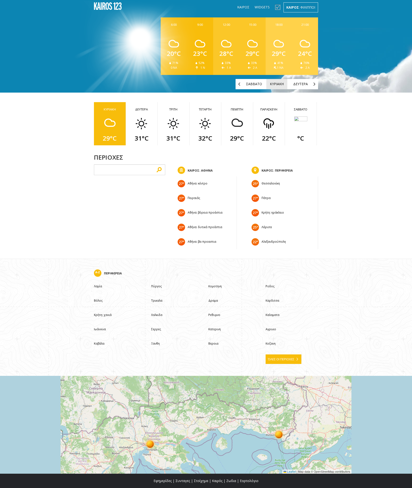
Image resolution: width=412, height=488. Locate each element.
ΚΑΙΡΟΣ (243, 7)
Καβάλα (99, 343)
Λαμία (98, 286)
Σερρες (156, 329)
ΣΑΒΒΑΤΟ (254, 84)
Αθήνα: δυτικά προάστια (205, 227)
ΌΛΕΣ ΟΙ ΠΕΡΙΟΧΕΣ (281, 359)
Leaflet (291, 471)
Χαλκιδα (156, 315)
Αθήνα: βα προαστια (202, 242)
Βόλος (98, 301)
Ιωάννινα (100, 329)
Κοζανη (271, 343)
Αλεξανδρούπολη (274, 242)
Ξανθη (155, 343)
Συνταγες (182, 480)
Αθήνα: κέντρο (197, 183)
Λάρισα (267, 227)
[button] (150, 443)
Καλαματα (272, 315)
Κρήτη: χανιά (103, 315)
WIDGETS (262, 7)
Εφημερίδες (163, 480)
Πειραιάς (194, 198)
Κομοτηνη (215, 286)
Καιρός (217, 480)
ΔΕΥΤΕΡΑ (300, 84)
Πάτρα (266, 198)
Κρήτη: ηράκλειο (273, 212)
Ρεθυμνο (214, 315)
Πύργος (156, 286)
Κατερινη (214, 329)
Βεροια (213, 343)
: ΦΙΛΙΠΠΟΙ (300, 7)
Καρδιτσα (272, 301)
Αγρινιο (271, 329)
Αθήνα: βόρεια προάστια (205, 212)
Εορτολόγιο (249, 480)
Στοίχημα (201, 480)
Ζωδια (231, 480)
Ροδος (270, 286)
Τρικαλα (156, 301)
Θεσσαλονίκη (271, 183)
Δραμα (213, 301)
